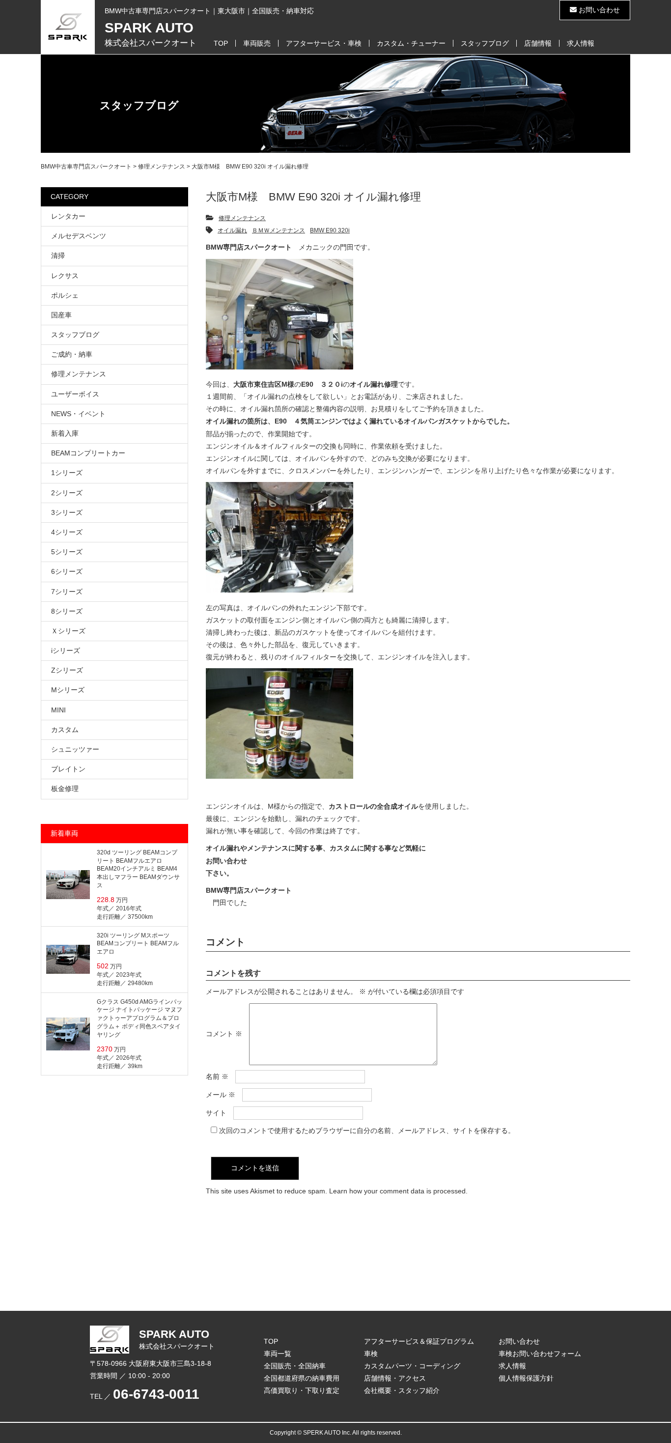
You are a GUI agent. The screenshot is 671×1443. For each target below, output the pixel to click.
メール (220, 1095)
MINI (58, 710)
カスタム (65, 730)
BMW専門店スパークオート (249, 890)
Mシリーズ (67, 690)
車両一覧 (277, 1354)
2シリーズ (67, 493)
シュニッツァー (75, 749)
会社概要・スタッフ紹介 (402, 1390)
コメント (224, 1034)
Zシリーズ (67, 670)
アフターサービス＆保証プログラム (419, 1341)
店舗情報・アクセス (395, 1378)
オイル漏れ (232, 230)
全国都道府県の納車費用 (301, 1378)
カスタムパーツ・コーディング (412, 1366)
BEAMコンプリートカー (88, 453)
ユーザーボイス (75, 394)
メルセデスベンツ (78, 236)
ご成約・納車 (71, 354)
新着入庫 (65, 433)
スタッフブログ (485, 43)
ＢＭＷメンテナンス (278, 230)
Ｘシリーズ (68, 631)
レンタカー (68, 216)
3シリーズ (67, 512)
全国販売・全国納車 (295, 1366)
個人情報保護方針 (526, 1378)
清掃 (58, 255)
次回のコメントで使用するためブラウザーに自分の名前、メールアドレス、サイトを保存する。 (367, 1130)
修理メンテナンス (242, 218)
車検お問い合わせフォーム (540, 1354)
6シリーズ (67, 571)
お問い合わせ (598, 10)
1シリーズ (67, 473)
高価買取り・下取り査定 (301, 1390)
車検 (371, 1354)
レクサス (65, 276)
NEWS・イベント (78, 414)
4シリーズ (67, 532)
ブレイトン (68, 769)
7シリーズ (67, 591)
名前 (217, 1076)
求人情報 (580, 43)
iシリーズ (65, 650)
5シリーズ (67, 552)
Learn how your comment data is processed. (398, 1191)
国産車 (61, 315)
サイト (216, 1113)
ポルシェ (65, 295)
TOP (221, 43)
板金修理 (65, 788)
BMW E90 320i (330, 230)
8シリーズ (67, 611)
